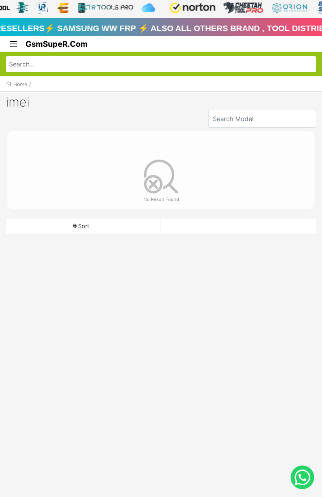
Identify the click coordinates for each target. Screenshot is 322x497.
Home (20, 84)
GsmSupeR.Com (57, 44)
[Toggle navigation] (14, 44)
